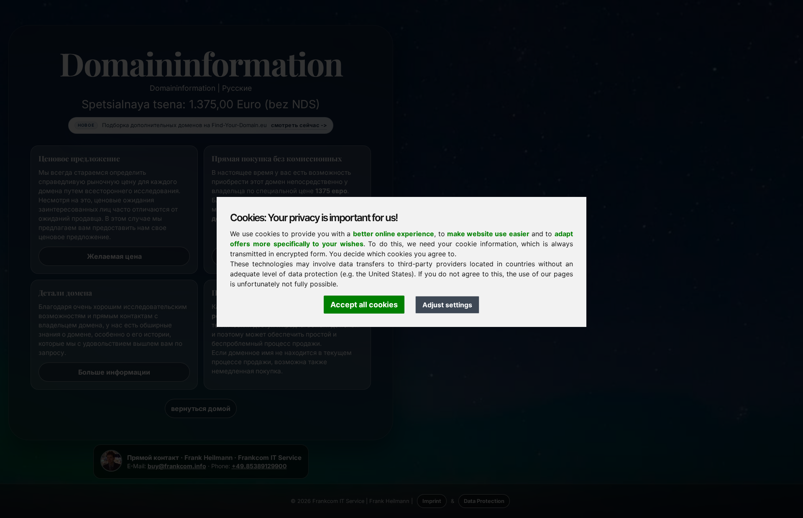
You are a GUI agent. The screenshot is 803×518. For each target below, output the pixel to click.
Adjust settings (447, 305)
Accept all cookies (364, 304)
